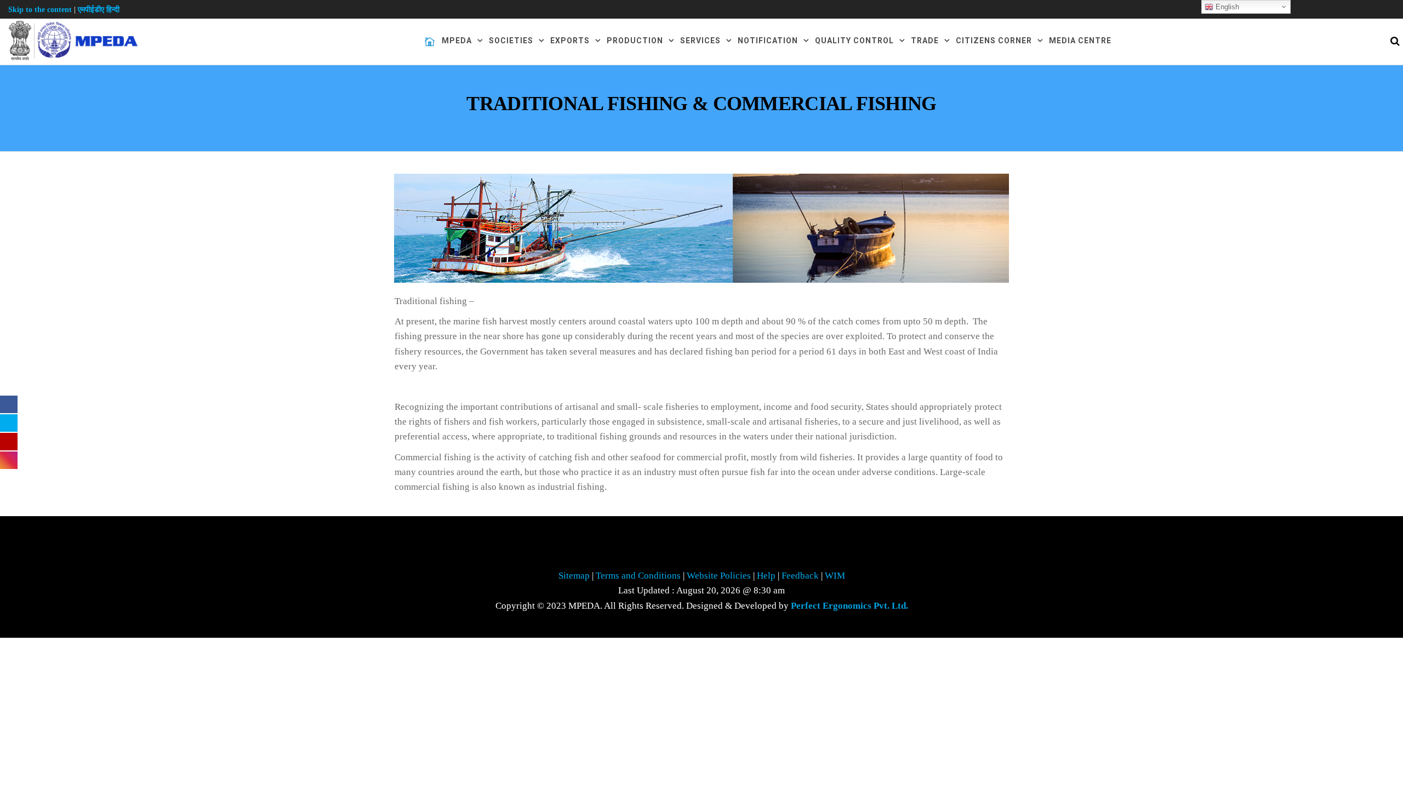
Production (635, 40)
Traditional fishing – (434, 301)
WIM (834, 575)
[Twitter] (9, 423)
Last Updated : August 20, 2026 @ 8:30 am (701, 590)
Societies (511, 40)
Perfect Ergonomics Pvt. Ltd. (849, 606)
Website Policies (719, 575)
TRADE (925, 40)
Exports (570, 40)
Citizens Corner (994, 40)
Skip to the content (40, 9)
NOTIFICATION (768, 40)
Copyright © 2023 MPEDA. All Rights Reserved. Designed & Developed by (701, 606)
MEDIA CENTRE (1080, 40)
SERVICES (700, 40)
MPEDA (457, 40)
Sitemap (574, 575)
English (1226, 7)
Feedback (801, 575)
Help (766, 575)
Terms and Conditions (639, 575)
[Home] (429, 42)
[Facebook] (9, 404)
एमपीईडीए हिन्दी (98, 9)
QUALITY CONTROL (854, 40)
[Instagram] (9, 460)
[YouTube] (9, 441)
